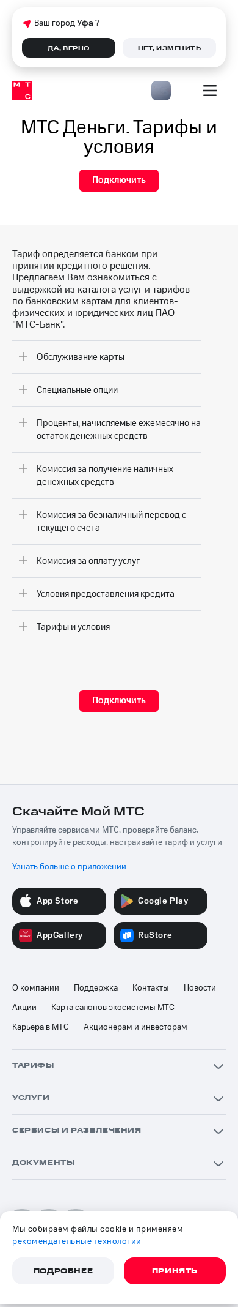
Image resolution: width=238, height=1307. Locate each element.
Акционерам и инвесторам (135, 1027)
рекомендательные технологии (77, 1241)
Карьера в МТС (40, 1027)
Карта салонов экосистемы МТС (113, 1008)
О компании (35, 988)
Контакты (150, 988)
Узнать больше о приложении (69, 867)
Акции (24, 1008)
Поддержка (96, 988)
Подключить (119, 180)
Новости (200, 988)
